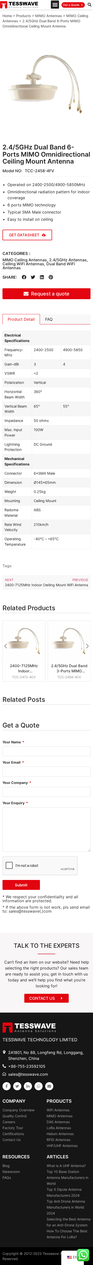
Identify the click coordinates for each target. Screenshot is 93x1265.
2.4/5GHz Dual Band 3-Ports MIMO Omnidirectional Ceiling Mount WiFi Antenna (69, 668)
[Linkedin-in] (28, 1086)
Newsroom (11, 1171)
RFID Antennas (58, 1140)
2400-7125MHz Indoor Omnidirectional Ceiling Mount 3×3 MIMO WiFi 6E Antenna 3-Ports (23, 668)
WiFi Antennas (58, 1110)
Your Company (15, 783)
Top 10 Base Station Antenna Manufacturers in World (67, 1177)
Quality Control (14, 1116)
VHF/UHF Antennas (62, 1145)
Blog (6, 1166)
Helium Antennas (60, 1134)
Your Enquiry (13, 803)
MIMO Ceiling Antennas (24, 259)
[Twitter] (17, 1086)
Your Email (11, 762)
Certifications (13, 1134)
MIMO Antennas (48, 16)
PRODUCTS (59, 1101)
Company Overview (18, 1110)
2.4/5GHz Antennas (68, 259)
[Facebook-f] (6, 1086)
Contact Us (11, 1140)
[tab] (21, 319)
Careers (8, 1122)
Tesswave (51, 1253)
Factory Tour (12, 1128)
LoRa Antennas (59, 1128)
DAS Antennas (58, 1122)
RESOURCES (16, 1156)
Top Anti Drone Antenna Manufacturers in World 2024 (66, 1207)
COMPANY (14, 1101)
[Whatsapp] (38, 1086)
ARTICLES (57, 1156)
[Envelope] (49, 1086)
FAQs (6, 1177)
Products (23, 16)
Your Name (12, 742)
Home (7, 16)
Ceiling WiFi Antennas (23, 263)
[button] (55, 4)
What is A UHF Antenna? (66, 1166)
